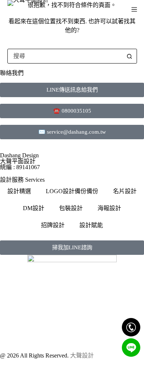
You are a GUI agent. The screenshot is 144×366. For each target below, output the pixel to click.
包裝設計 (71, 208)
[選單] (134, 9)
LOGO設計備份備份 (72, 191)
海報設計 (109, 208)
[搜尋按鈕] (130, 56)
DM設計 (33, 208)
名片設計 (125, 191)
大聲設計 (82, 355)
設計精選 (19, 191)
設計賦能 (91, 225)
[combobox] (65, 56)
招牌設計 (53, 225)
